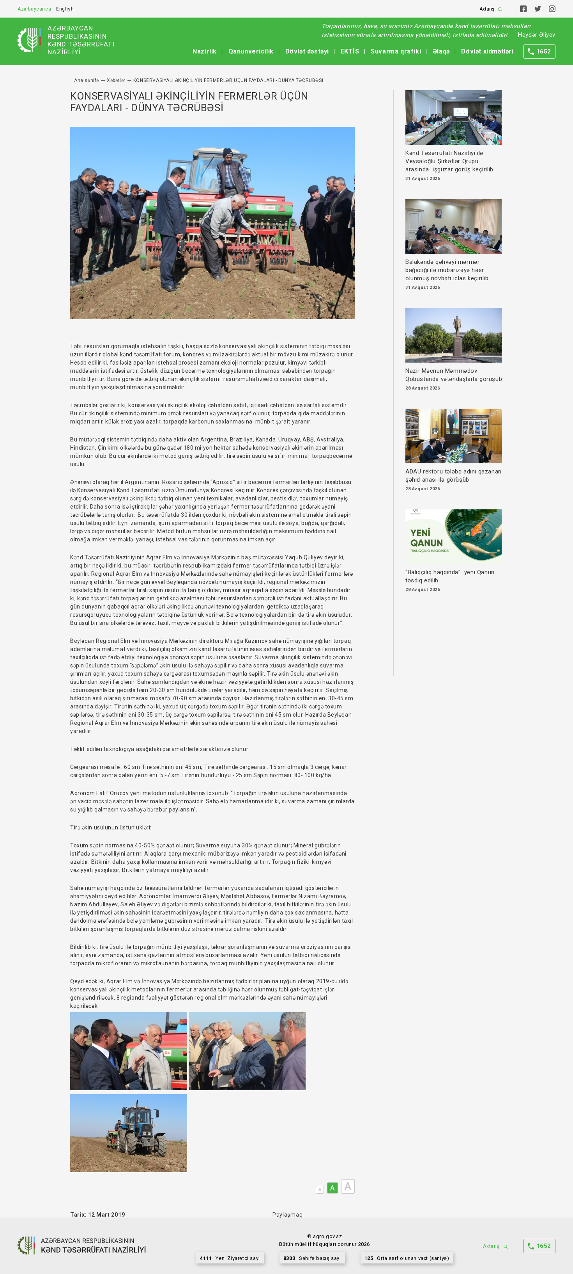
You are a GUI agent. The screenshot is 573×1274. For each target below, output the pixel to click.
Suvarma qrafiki (396, 51)
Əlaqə (441, 51)
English (65, 9)
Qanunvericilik (251, 51)
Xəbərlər (116, 80)
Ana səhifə (86, 80)
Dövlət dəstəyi (307, 51)
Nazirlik (205, 51)
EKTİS (350, 51)
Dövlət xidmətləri (487, 51)
